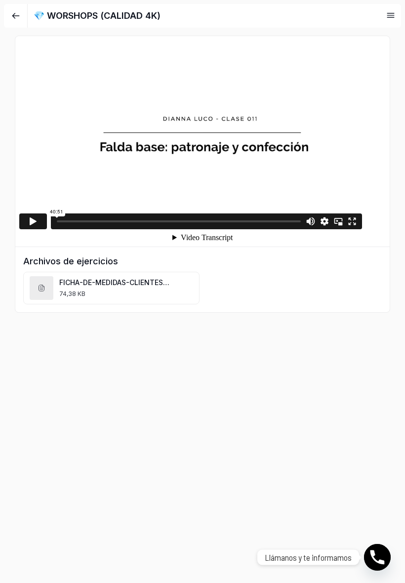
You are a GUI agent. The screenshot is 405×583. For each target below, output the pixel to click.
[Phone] (377, 557)
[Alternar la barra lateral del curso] (390, 15)
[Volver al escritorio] (15, 15)
